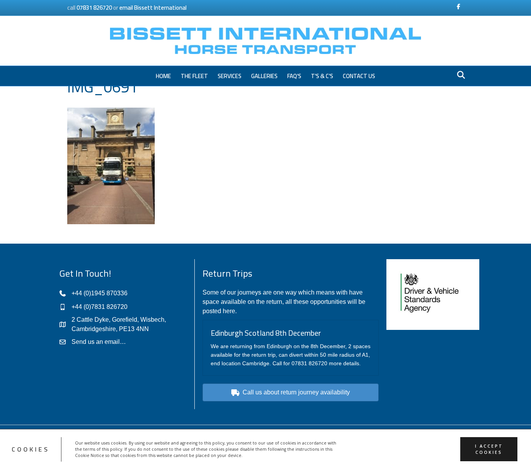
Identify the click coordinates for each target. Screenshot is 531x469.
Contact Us (359, 76)
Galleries (264, 76)
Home (163, 76)
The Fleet (194, 76)
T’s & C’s (322, 76)
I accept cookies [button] (489, 449)
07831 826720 (94, 7)
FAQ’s (294, 76)
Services (229, 76)
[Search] (459, 75)
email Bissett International (153, 7)
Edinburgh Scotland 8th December (266, 333)
